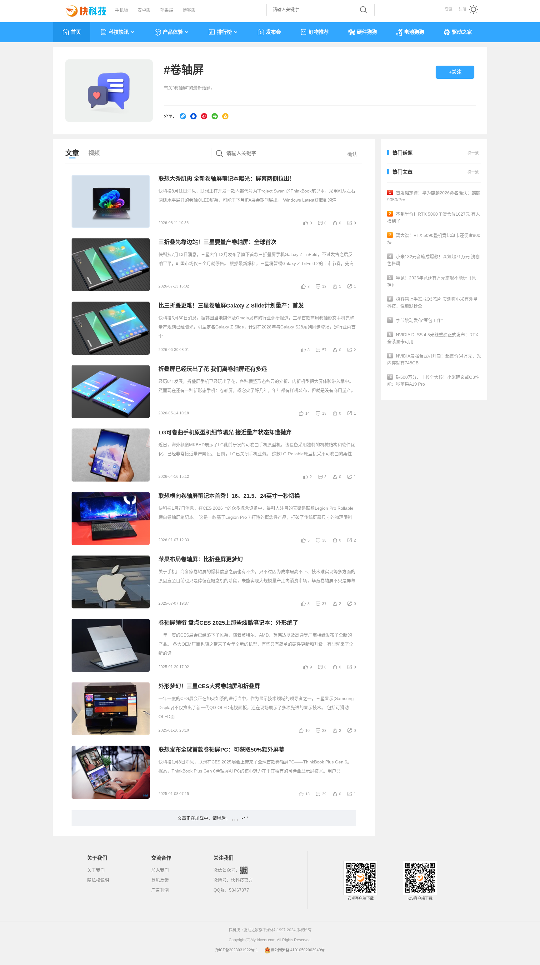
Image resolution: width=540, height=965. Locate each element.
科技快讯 (119, 32)
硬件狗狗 (367, 32)
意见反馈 (160, 880)
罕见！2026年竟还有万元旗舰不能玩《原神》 (431, 281)
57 (324, 350)
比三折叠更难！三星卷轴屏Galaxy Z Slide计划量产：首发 (231, 305)
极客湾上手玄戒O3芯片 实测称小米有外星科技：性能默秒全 (432, 302)
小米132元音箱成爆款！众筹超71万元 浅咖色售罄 (433, 260)
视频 (94, 153)
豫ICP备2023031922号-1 (236, 950)
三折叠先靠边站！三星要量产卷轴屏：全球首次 (217, 242)
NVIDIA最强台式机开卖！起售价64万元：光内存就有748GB (434, 359)
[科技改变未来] (81, 9)
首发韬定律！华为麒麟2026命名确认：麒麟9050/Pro (433, 196)
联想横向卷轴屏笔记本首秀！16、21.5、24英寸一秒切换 (229, 496)
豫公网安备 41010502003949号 (298, 950)
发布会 (273, 32)
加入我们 (160, 870)
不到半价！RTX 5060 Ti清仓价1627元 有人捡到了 (433, 217)
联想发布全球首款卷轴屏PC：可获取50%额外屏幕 (221, 750)
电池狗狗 (414, 32)
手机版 (121, 10)
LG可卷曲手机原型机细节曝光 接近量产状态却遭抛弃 (225, 432)
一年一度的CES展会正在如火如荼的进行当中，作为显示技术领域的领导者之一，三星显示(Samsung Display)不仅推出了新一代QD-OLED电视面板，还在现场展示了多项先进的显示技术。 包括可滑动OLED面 (256, 707)
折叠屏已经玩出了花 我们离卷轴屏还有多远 (212, 369)
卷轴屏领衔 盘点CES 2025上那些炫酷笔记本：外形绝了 (228, 623)
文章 (72, 153)
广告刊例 (160, 890)
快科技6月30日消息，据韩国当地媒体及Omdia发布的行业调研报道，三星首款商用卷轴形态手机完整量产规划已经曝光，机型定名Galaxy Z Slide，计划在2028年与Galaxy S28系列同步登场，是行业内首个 (257, 326)
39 (324, 794)
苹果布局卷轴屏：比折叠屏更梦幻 (200, 559)
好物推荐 (319, 32)
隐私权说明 (98, 880)
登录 (448, 9)
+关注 (455, 72)
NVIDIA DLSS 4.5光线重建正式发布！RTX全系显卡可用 (432, 338)
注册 (462, 9)
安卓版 (144, 10)
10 (307, 730)
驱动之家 (462, 32)
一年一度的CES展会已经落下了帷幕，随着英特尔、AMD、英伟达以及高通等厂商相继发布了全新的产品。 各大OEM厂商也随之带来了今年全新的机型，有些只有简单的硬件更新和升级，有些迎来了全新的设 (255, 644)
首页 (76, 32)
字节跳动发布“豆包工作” (416, 320)
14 (307, 413)
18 (324, 413)
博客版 (189, 10)
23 (324, 730)
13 (324, 286)
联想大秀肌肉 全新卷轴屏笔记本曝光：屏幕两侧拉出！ (226, 179)
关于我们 (96, 870)
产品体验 (173, 32)
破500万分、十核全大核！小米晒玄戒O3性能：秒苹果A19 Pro (433, 381)
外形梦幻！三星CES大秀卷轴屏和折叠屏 (209, 686)
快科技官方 (242, 880)
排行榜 (224, 32)
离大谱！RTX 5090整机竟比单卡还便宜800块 (433, 239)
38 (324, 540)
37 (324, 604)
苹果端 (166, 10)
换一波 (473, 172)
